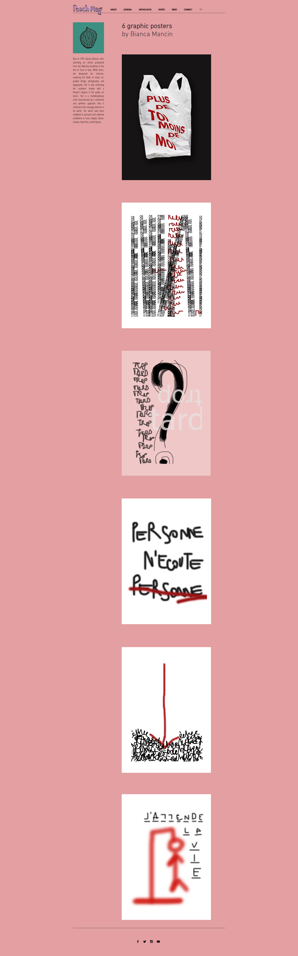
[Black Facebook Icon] (138, 941)
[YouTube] (158, 941)
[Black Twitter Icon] (145, 941)
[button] (114, 9)
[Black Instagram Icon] (151, 941)
